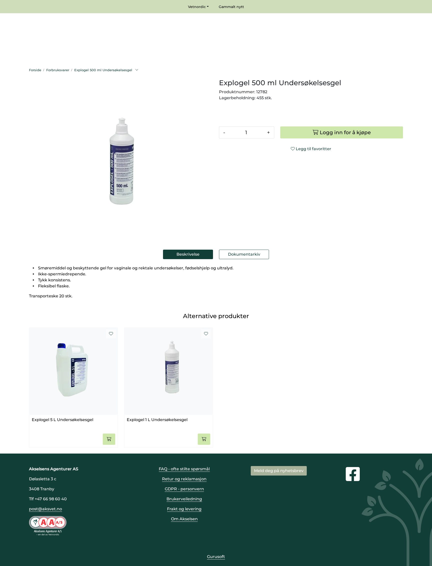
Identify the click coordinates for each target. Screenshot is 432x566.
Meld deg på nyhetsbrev (279, 470)
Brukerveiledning (184, 499)
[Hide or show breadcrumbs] (137, 70)
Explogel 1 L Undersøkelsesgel (157, 419)
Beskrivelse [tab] (188, 254)
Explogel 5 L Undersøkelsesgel (62, 419)
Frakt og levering (184, 509)
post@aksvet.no (45, 509)
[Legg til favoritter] (111, 333)
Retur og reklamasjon (184, 479)
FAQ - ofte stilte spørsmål (184, 469)
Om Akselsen (184, 519)
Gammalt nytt (231, 6)
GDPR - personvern (184, 489)
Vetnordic (197, 6)
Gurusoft (216, 556)
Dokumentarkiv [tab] (244, 254)
